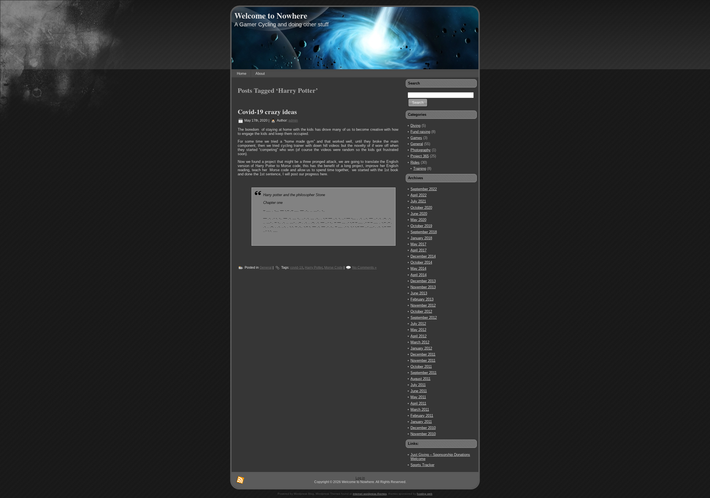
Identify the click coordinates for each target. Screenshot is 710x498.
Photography (420, 150)
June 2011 (418, 391)
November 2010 (423, 434)
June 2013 (418, 293)
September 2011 (423, 373)
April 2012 (418, 336)
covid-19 (296, 267)
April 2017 (418, 250)
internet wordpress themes (370, 493)
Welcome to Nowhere (270, 15)
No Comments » (364, 267)
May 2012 (418, 330)
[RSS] (240, 480)
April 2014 (418, 275)
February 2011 (421, 416)
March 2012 (419, 342)
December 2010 (423, 428)
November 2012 (423, 305)
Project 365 (419, 156)
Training (419, 168)
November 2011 (422, 360)
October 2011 (421, 366)
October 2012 (421, 311)
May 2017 (418, 244)
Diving (415, 126)
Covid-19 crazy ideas (267, 111)
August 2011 (420, 379)
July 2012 (418, 324)
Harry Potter (314, 267)
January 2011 (421, 422)
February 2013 (421, 299)
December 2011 (422, 354)
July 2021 (418, 201)
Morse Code (333, 267)
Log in (360, 478)
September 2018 (423, 232)
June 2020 (418, 214)
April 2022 (418, 195)
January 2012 (421, 348)
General (266, 267)
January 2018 (421, 238)
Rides (415, 162)
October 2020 (421, 208)
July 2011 (418, 385)
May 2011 (418, 397)
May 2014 (418, 268)
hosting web (424, 493)
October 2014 (421, 262)
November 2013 (423, 287)
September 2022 (423, 189)
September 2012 (423, 317)
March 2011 (419, 409)
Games (416, 138)
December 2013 (423, 281)
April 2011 (418, 403)
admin (293, 120)
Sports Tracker (422, 465)
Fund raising (420, 132)
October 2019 (421, 226)
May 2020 (418, 220)
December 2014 (423, 256)
